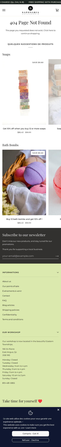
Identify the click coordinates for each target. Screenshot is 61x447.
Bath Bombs (10, 145)
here (51, 30)
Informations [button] (10, 272)
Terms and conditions (12, 319)
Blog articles (8, 305)
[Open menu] (6, 10)
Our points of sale (10, 286)
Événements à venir (12, 291)
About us (6, 281)
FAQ (4, 300)
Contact (6, 295)
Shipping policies (10, 310)
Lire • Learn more (28, 427)
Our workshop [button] (11, 332)
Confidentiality (9, 314)
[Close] (58, 409)
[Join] (55, 256)
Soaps (6, 54)
